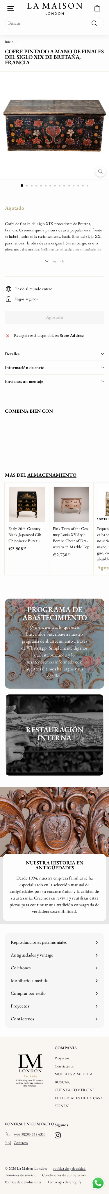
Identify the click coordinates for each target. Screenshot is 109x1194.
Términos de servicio (20, 1175)
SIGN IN (62, 1105)
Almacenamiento (51, 475)
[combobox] (54, 23)
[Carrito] (97, 8)
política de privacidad (69, 1168)
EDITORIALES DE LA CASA (79, 1098)
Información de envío (25, 367)
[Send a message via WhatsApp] (98, 1183)
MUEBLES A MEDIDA (74, 1074)
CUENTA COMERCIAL (75, 1089)
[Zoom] (100, 171)
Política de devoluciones (23, 1182)
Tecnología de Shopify (64, 1182)
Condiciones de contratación (64, 1175)
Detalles (12, 353)
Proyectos (62, 1058)
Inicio (9, 41)
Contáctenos (64, 1066)
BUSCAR (62, 1082)
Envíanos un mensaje (24, 381)
